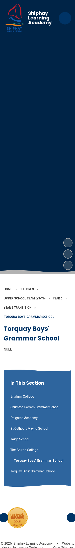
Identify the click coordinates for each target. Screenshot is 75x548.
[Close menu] (65, 18)
